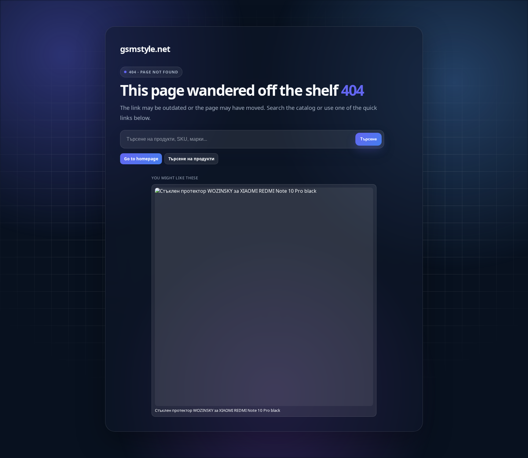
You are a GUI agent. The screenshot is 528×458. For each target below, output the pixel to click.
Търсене (368, 139)
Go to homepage (141, 159)
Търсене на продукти (191, 159)
